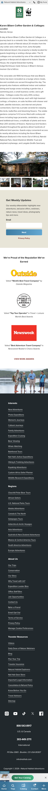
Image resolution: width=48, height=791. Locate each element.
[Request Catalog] (22, 778)
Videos (11, 643)
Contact (34, 788)
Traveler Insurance (16, 664)
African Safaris (14, 497)
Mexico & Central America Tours (22, 540)
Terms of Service (15, 617)
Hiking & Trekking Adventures (21, 462)
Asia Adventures (15, 529)
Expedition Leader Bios (18, 586)
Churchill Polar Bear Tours (19, 492)
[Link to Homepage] (24, 12)
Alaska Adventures (16, 508)
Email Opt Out (14, 612)
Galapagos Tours (15, 518)
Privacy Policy (24, 238)
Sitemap (11, 701)
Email (8, 219)
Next (24, 232)
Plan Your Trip (14, 659)
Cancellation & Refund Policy (20, 685)
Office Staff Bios (15, 591)
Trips (13, 788)
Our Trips (12, 565)
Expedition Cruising (16, 435)
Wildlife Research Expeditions (21, 477)
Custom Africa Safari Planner (20, 472)
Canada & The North (17, 513)
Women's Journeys (16, 420)
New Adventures (15, 409)
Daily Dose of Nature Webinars (21, 648)
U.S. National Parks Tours (19, 503)
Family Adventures (16, 430)
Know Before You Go (17, 690)
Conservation (14, 570)
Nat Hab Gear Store (16, 674)
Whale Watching (15, 446)
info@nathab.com (24, 759)
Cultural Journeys (15, 425)
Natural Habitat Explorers (19, 669)
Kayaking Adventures (17, 467)
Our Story (12, 575)
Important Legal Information (20, 679)
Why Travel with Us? (16, 581)
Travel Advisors (15, 695)
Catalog (23, 788)
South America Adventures (19, 545)
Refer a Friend (14, 607)
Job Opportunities (16, 596)
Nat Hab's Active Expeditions (20, 456)
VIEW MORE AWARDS (24, 359)
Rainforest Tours (15, 451)
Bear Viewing (14, 441)
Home (4, 788)
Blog (10, 653)
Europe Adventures (16, 550)
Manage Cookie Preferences (20, 628)
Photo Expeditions (16, 414)
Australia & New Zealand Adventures (24, 534)
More (44, 788)
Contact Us (13, 602)
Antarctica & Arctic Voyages (20, 524)
